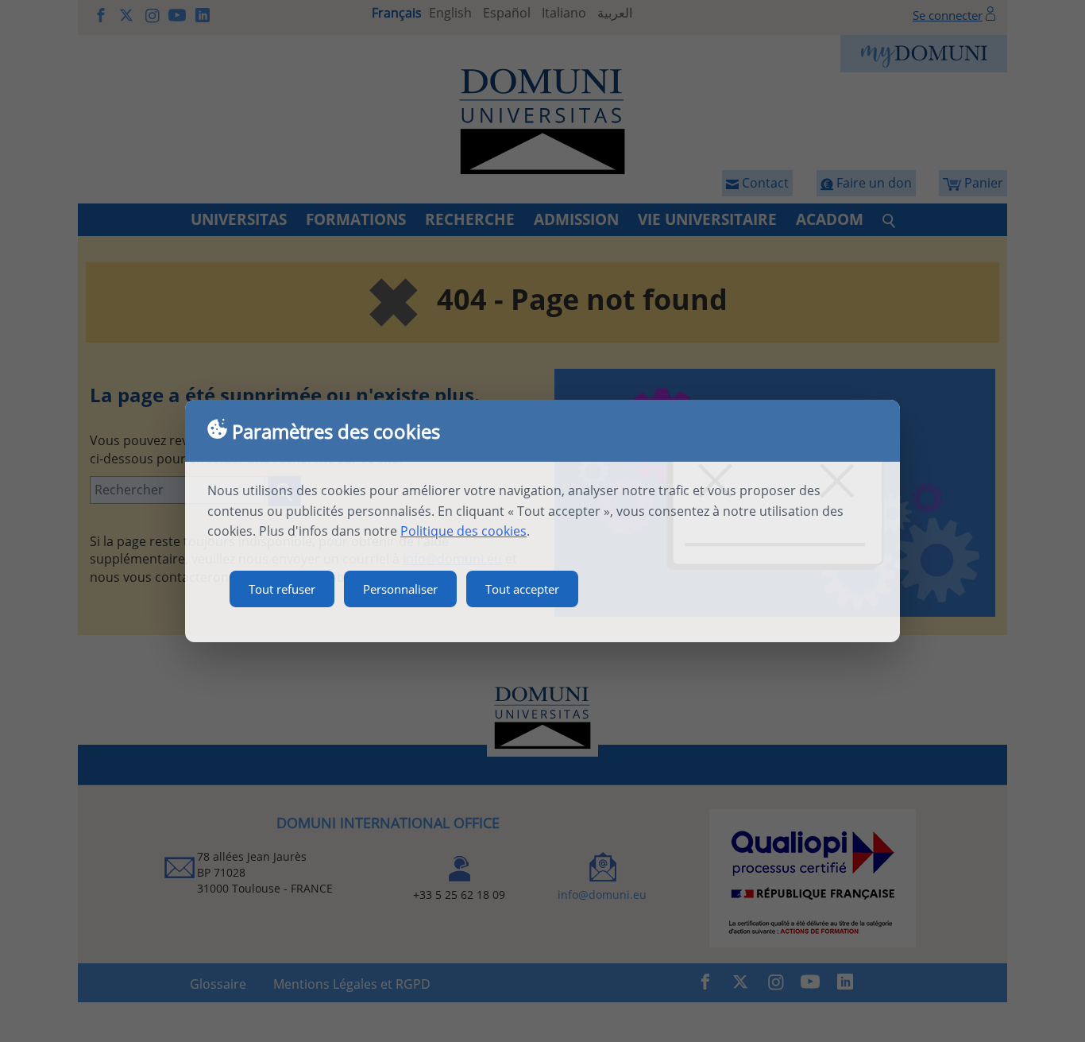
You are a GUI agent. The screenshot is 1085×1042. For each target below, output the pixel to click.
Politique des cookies (463, 531)
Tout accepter (522, 589)
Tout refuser (282, 589)
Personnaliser (400, 589)
